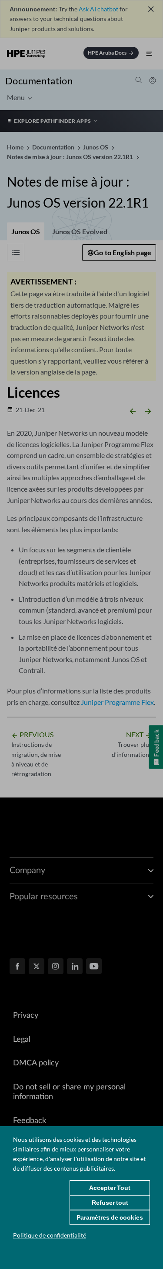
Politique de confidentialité (49, 1235)
